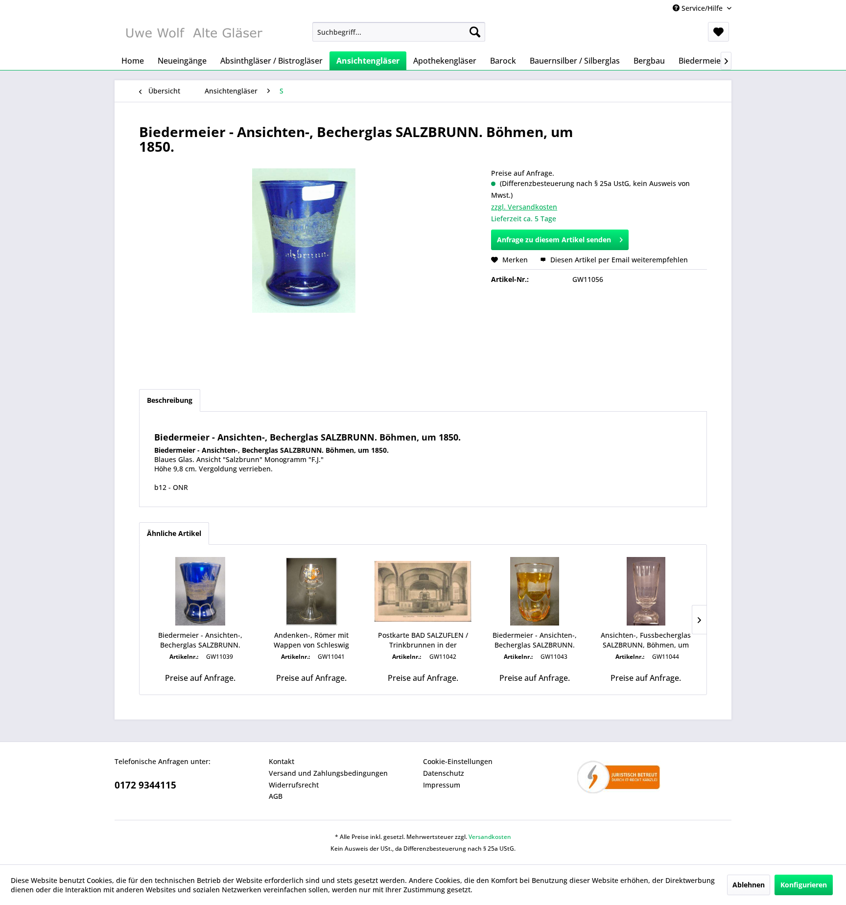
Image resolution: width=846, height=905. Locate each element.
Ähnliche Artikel (174, 533)
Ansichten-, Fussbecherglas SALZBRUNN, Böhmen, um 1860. (646, 640)
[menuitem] (398, 32)
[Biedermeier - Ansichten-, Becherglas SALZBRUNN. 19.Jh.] (534, 591)
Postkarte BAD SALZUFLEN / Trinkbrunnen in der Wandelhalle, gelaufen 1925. (423, 640)
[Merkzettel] (718, 32)
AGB (275, 796)
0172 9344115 (145, 785)
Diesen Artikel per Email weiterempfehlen (618, 259)
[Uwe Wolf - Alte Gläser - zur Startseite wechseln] (193, 34)
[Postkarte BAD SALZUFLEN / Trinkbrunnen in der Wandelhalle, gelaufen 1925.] (423, 591)
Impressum (441, 784)
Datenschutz (443, 773)
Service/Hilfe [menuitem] (702, 8)
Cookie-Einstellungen (458, 761)
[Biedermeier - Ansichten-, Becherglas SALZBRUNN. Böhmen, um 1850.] (200, 591)
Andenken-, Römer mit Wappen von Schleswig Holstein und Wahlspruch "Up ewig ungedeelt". (311, 640)
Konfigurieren (803, 884)
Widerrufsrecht (294, 784)
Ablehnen (748, 884)
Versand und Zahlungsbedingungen (328, 773)
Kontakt (281, 761)
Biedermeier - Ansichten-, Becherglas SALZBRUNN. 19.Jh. (535, 640)
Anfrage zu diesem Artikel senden (554, 239)
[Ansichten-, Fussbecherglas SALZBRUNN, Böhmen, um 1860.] (645, 591)
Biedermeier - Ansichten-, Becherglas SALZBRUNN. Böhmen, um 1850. (200, 640)
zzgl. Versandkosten (524, 206)
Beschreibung (169, 400)
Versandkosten (490, 837)
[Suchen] (475, 32)
